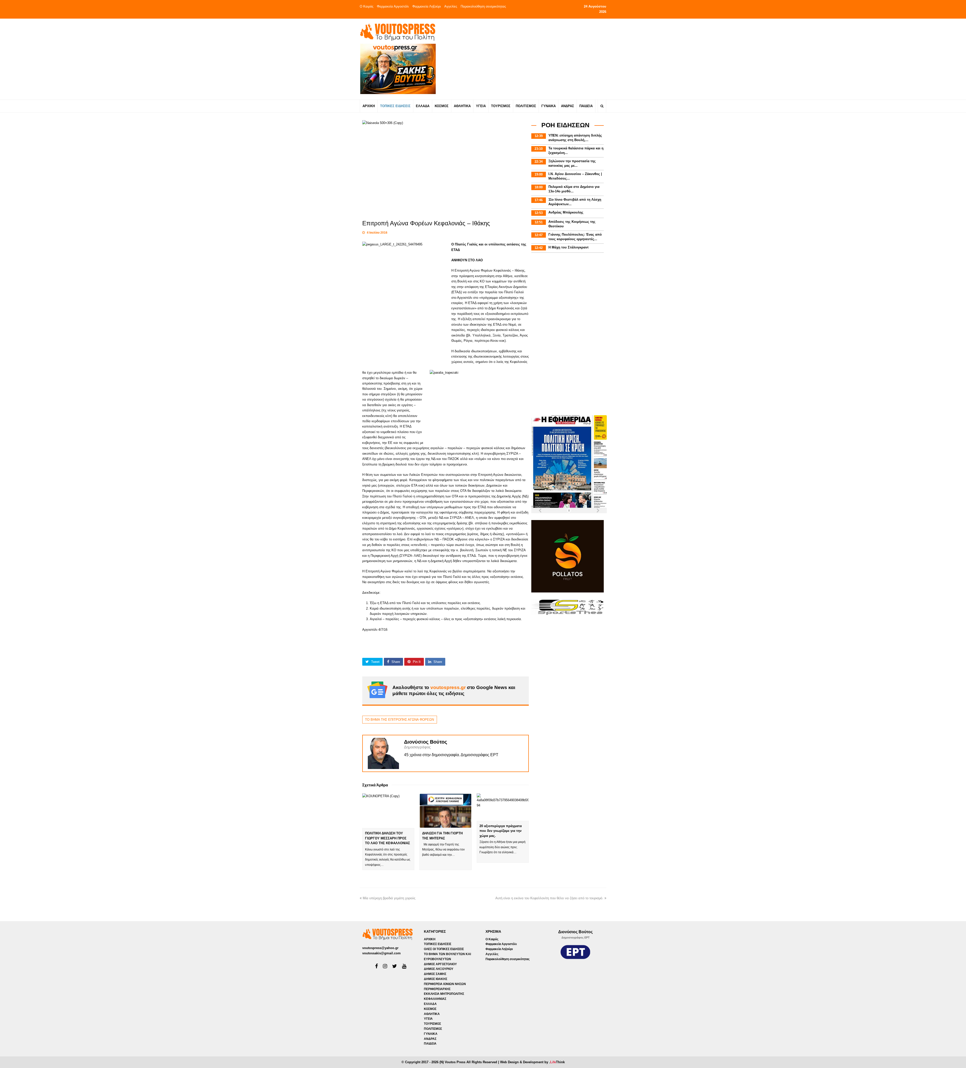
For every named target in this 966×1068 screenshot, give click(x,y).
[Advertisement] (527, 59)
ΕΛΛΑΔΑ (430, 1004)
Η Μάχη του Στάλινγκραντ (568, 247)
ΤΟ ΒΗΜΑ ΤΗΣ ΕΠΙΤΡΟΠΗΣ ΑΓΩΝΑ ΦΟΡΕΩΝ (399, 719)
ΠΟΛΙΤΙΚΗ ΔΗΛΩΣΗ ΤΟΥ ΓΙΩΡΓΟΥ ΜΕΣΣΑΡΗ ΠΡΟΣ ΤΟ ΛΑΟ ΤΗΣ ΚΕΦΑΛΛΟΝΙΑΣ (387, 838)
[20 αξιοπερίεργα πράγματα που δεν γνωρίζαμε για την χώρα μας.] (503, 807)
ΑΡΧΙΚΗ (429, 939)
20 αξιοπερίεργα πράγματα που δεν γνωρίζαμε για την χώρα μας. (500, 831)
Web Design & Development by (532, 1062)
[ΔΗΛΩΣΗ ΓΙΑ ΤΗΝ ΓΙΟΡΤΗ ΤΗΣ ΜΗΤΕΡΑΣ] (445, 810)
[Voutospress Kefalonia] (397, 32)
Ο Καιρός (366, 6)
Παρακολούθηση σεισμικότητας (483, 6)
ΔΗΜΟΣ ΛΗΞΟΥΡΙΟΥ (438, 969)
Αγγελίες (450, 6)
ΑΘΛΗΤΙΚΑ (432, 1014)
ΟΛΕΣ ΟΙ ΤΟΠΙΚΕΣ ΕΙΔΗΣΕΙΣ (444, 949)
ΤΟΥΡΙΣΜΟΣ (432, 1024)
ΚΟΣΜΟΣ (430, 1009)
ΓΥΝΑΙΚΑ (430, 1034)
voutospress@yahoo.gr (380, 948)
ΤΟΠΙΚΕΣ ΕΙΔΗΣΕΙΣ (437, 944)
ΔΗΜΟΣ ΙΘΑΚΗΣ (435, 979)
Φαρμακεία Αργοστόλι (393, 6)
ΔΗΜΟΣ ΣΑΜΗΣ (435, 974)
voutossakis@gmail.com (381, 953)
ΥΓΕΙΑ (428, 1018)
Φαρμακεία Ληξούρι (426, 6)
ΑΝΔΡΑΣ (430, 1039)
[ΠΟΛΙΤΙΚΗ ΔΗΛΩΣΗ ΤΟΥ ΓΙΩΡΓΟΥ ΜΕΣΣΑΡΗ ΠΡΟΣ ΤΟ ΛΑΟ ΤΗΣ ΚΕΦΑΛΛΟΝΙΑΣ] (388, 810)
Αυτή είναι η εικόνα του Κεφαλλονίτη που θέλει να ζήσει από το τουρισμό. (549, 898)
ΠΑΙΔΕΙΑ (430, 1043)
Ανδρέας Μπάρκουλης (565, 212)
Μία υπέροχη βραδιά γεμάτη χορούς (389, 898)
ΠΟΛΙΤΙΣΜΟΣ (433, 1029)
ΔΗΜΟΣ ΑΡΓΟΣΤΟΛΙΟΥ (440, 964)
